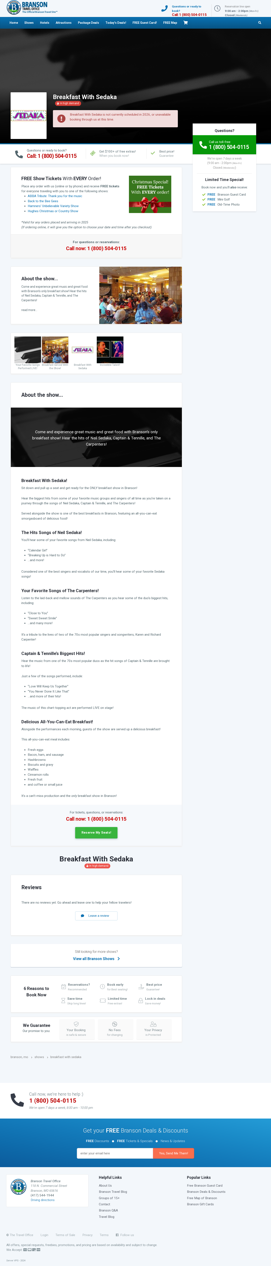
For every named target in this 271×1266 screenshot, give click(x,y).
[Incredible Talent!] (110, 350)
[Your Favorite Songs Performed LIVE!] (27, 350)
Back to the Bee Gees (43, 201)
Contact (104, 1204)
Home (14, 22)
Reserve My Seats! (96, 832)
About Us (105, 1185)
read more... (29, 310)
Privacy (87, 1235)
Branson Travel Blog (113, 1192)
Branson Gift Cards (200, 1204)
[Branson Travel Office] (32, 7)
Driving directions (43, 1200)
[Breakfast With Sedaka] (82, 350)
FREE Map (170, 22)
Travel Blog (106, 1217)
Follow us (126, 1235)
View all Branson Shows (95, 955)
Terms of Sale (65, 1235)
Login (44, 1235)
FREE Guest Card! (145, 22)
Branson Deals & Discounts (206, 1192)
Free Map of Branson (202, 1198)
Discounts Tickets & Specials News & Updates (135, 1141)
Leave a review (98, 916)
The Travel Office (21, 1235)
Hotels (44, 22)
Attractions (64, 22)
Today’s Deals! (115, 22)
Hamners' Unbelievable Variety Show (53, 206)
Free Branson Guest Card (205, 1185)
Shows (29, 22)
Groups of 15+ (109, 1198)
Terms (104, 1235)
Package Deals (88, 22)
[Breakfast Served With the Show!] (55, 350)
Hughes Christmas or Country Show (53, 211)
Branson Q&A (108, 1210)
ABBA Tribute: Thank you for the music (55, 196)
